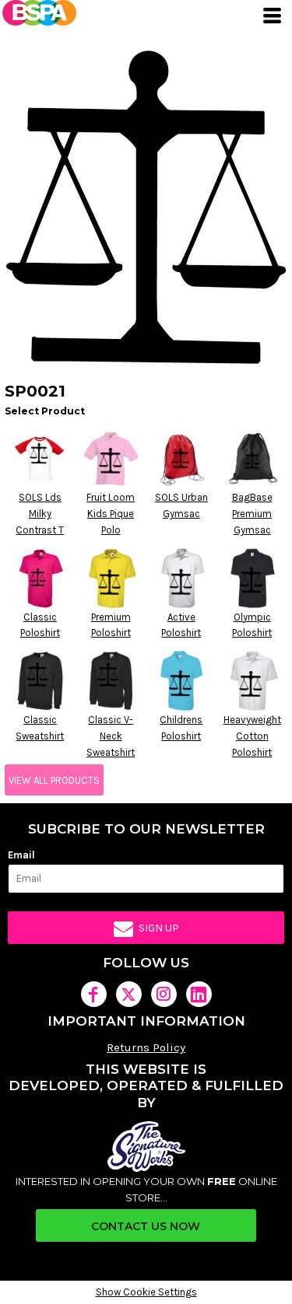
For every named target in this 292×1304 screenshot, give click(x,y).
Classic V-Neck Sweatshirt (110, 736)
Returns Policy (146, 1047)
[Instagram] (164, 994)
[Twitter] (129, 994)
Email (21, 855)
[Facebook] (94, 994)
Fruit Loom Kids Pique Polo (110, 513)
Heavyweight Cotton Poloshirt (252, 736)
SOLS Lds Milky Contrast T (40, 513)
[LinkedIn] (199, 994)
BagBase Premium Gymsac (252, 513)
